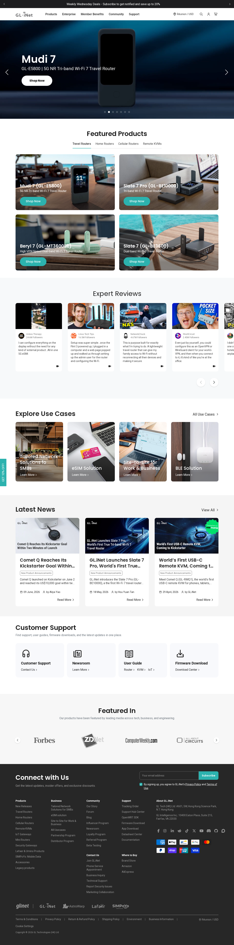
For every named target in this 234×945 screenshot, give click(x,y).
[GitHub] (216, 831)
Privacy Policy (193, 784)
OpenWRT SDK (130, 817)
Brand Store (129, 860)
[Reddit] (179, 831)
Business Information (161, 919)
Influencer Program (97, 823)
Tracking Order (130, 806)
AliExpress (128, 871)
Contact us (28, 669)
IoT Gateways (23, 834)
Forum (90, 811)
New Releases (24, 806)
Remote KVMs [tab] (152, 143)
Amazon (127, 866)
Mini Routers (23, 839)
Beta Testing (93, 845)
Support (134, 14)
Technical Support (96, 880)
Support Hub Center (133, 811)
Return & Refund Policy (81, 919)
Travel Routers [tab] (82, 143)
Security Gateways (26, 845)
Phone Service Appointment (94, 868)
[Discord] (209, 831)
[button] (105, 112)
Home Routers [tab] (104, 143)
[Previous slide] (4, 4)
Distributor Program (62, 841)
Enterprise (69, 14)
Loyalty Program (95, 834)
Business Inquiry (95, 875)
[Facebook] (158, 831)
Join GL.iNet (93, 860)
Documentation (131, 839)
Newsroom (92, 828)
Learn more (79, 669)
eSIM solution (59, 815)
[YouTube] (201, 831)
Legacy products (25, 867)
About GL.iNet (164, 800)
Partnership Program (63, 835)
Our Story (91, 806)
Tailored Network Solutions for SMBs (62, 808)
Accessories (23, 862)
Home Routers (24, 817)
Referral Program (96, 839)
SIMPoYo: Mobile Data (28, 856)
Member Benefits (92, 14)
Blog (89, 817)
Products (51, 14)
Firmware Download (133, 823)
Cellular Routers (25, 823)
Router (128, 669)
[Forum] (223, 831)
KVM (140, 669)
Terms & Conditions (27, 919)
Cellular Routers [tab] (128, 143)
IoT (150, 669)
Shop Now (33, 201)
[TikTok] (187, 831)
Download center (186, 669)
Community (116, 14)
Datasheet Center (132, 834)
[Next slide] (230, 4)
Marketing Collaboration (100, 892)
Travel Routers (24, 811)
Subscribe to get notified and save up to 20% (135, 4)
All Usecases (58, 829)
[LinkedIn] (172, 831)
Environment (134, 919)
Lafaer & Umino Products (30, 851)
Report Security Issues (99, 886)
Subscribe (208, 775)
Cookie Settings (25, 926)
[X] (194, 831)
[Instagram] (165, 831)
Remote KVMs (24, 828)
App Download (130, 828)
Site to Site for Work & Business (63, 822)
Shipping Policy (111, 919)
